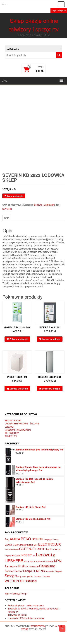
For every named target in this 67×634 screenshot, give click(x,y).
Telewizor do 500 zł (17, 614)
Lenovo (9, 426)
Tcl (31, 576)
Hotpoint (8, 555)
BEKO (26, 538)
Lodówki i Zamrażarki (44, 204)
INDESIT (26, 555)
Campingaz (48, 539)
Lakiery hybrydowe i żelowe (22, 423)
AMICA (15, 539)
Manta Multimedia (37, 561)
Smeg (9, 575)
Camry (55, 539)
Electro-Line (32, 544)
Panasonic (11, 566)
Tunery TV (11, 436)
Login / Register (59, 10)
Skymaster (49, 571)
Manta (26, 561)
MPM (58, 560)
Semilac (9, 571)
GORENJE (27, 548)
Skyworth (58, 571)
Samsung (47, 566)
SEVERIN (7, 208)
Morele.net (49, 561)
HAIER (39, 549)
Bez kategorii (13, 420)
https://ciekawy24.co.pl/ (16, 593)
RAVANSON (33, 566)
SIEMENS (38, 571)
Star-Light (26, 576)
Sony (18, 576)
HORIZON (56, 549)
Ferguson (9, 549)
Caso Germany (20, 544)
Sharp (27, 571)
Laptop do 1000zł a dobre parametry (26, 618)
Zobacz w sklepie (14, 196)
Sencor (18, 571)
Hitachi (48, 549)
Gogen (16, 549)
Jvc (33, 555)
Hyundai (16, 555)
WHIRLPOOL (15, 580)
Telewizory (12, 433)
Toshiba (46, 576)
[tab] (6, 218)
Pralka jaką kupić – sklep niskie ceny (26, 605)
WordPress (38, 626)
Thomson (38, 576)
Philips (23, 566)
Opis (6, 218)
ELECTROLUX (49, 544)
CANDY (8, 544)
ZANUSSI (31, 581)
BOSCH (37, 539)
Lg (53, 554)
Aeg (7, 539)
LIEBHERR (14, 560)
